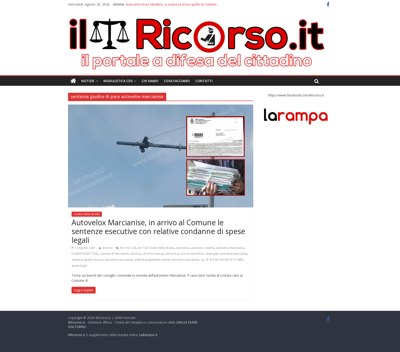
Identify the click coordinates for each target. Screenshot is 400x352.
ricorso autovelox (192, 254)
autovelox (182, 248)
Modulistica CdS (118, 81)
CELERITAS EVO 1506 (85, 254)
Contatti (203, 81)
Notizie (87, 81)
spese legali (79, 266)
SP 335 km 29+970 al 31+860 (224, 260)
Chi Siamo (150, 81)
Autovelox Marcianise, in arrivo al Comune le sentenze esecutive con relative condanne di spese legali (158, 231)
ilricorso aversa (153, 254)
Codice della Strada (87, 214)
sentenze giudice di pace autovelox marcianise (102, 260)
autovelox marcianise (230, 248)
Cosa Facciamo (177, 81)
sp (202, 260)
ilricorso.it (172, 254)
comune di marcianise (114, 254)
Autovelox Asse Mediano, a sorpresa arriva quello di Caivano (171, 5)
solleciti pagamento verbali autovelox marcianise (166, 260)
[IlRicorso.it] (73, 81)
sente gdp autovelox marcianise (226, 254)
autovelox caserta (202, 248)
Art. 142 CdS (128, 248)
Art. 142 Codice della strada (156, 248)
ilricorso (107, 248)
